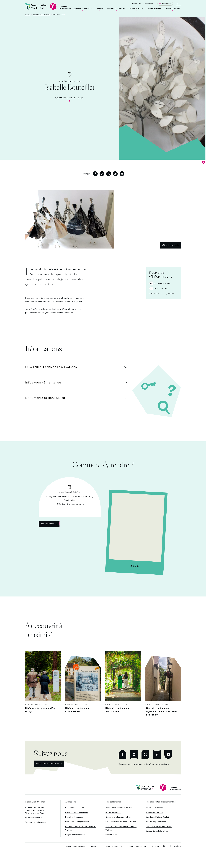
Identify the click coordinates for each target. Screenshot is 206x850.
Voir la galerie (172, 245)
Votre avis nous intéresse (35, 822)
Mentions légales (95, 846)
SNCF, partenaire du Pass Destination (121, 822)
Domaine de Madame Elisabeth (158, 817)
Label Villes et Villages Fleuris (77, 822)
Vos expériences (155, 9)
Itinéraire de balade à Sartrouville (117, 710)
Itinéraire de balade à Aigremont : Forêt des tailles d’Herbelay (161, 711)
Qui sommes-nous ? (33, 818)
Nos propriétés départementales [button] (161, 801)
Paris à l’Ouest (111, 835)
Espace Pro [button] (70, 801)
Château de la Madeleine (155, 808)
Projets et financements (75, 835)
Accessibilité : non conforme (136, 846)
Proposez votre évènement (76, 813)
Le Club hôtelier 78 (113, 813)
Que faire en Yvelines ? (83, 9)
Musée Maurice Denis (154, 813)
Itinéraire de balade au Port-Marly (41, 710)
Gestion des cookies (113, 846)
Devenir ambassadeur (74, 817)
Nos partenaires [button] (113, 801)
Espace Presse (149, 4)
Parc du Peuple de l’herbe (156, 822)
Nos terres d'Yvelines (116, 9)
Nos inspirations (137, 9)
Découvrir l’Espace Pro (74, 808)
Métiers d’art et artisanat (41, 15)
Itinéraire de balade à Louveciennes (77, 710)
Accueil (27, 15)
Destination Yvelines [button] (35, 801)
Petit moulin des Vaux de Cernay (159, 826)
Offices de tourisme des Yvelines (119, 808)
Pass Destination (173, 9)
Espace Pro (136, 4)
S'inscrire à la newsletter (47, 763)
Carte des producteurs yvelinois (119, 817)
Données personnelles (75, 846)
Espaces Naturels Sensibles (157, 831)
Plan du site (155, 846)
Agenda (100, 9)
